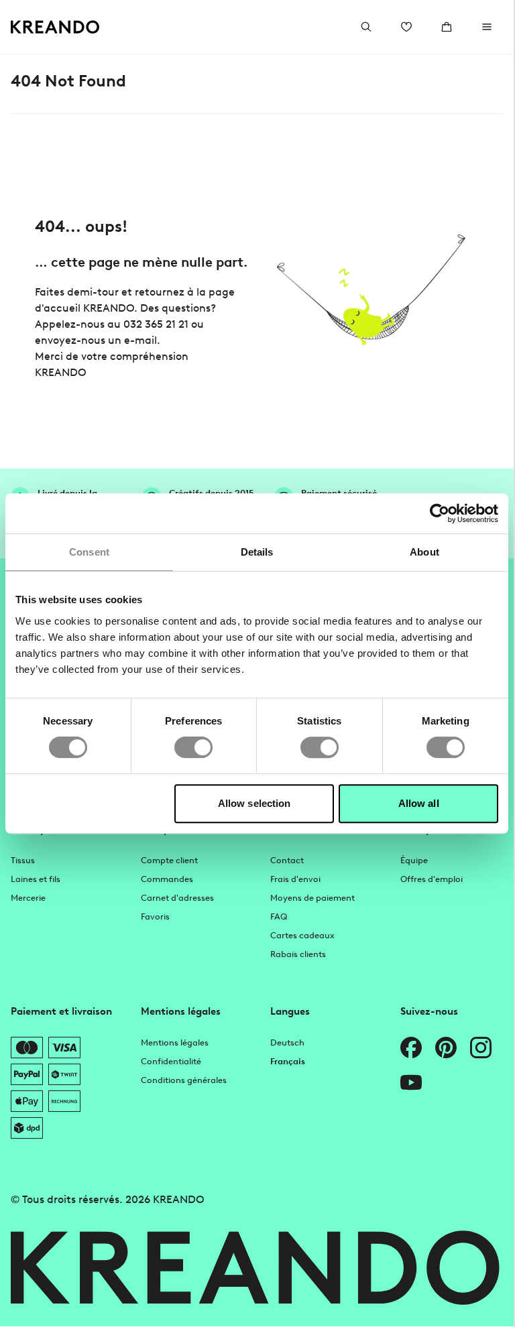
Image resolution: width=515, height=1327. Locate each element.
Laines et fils (35, 879)
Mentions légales (175, 1042)
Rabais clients (298, 954)
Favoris (155, 916)
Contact (287, 860)
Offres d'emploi (431, 879)
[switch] (193, 747)
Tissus (23, 860)
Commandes (167, 879)
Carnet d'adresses (177, 898)
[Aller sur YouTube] (411, 1082)
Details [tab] (257, 552)
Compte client (169, 860)
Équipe (414, 860)
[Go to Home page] (55, 27)
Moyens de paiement (312, 898)
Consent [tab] (89, 552)
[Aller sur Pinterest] (446, 1047)
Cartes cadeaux (302, 935)
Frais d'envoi (295, 879)
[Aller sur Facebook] (411, 1047)
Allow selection (254, 803)
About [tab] (424, 552)
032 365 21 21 (155, 324)
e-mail (140, 340)
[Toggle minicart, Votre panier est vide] (447, 27)
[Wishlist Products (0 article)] (406, 27)
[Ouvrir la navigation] (487, 27)
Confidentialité (171, 1061)
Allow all (418, 803)
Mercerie (28, 898)
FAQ (278, 916)
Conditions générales (184, 1080)
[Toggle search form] (366, 27)
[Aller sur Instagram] (481, 1047)
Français (287, 1061)
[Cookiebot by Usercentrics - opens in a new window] (439, 513)
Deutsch (287, 1042)
